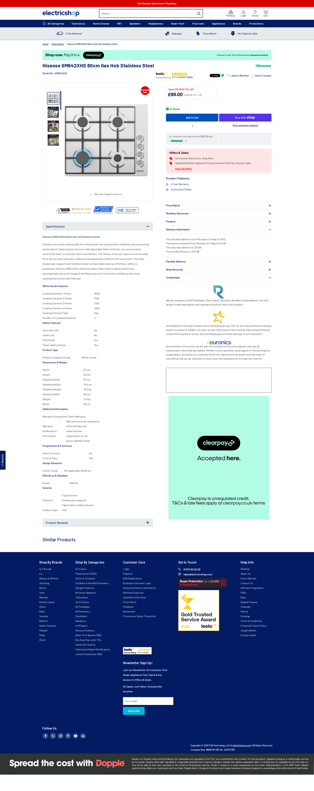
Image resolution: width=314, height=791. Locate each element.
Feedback (128, 606)
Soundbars (81, 616)
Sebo (42, 611)
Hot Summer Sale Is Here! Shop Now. (157, 3)
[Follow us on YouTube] (75, 736)
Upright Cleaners (84, 587)
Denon (42, 587)
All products (58, 44)
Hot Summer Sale (247, 33)
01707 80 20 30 (191, 569)
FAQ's (243, 592)
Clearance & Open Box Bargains (92, 649)
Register (127, 573)
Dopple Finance (249, 602)
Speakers (135, 23)
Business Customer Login (137, 583)
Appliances (218, 23)
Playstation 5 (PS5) (85, 573)
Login (126, 568)
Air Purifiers (82, 602)
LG (40, 573)
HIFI (119, 23)
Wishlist (245, 568)
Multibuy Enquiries (133, 592)
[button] (238, 75)
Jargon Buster (248, 630)
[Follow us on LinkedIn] (83, 736)
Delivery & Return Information (139, 587)
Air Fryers (80, 568)
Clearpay (177, 33)
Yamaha (43, 616)
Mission (43, 630)
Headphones (155, 23)
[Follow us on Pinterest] (68, 736)
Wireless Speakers (85, 592)
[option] (157, 55)
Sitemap (245, 616)
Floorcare (198, 23)
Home (46, 44)
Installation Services (134, 597)
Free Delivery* (74, 33)
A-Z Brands (45, 568)
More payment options (245, 125)
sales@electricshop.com (197, 574)
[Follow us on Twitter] (53, 736)
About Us (246, 573)
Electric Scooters (85, 578)
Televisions (78, 23)
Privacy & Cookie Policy (253, 625)
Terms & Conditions (251, 620)
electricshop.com (242, 745)
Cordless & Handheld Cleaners (91, 583)
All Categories (55, 23)
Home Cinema (101, 23)
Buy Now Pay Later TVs (88, 639)
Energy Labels (248, 635)
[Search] (199, 13)
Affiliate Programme (252, 587)
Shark (42, 639)
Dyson (42, 606)
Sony (42, 592)
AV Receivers (82, 611)
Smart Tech (177, 23)
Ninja (42, 635)
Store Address (248, 578)
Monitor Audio (47, 602)
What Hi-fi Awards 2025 (88, 635)
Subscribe (134, 710)
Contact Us (247, 583)
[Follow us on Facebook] (45, 736)
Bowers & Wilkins (48, 578)
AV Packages (82, 606)
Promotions (256, 23)
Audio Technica (47, 625)
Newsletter (129, 611)
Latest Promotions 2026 (88, 654)
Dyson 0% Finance (85, 644)
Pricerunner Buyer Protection (139, 616)
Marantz (43, 597)
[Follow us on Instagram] (60, 736)
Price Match (209, 33)
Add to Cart (192, 117)
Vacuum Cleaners (84, 630)
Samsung (44, 583)
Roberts (43, 620)
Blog (243, 597)
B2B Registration (132, 578)
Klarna (244, 611)
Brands (237, 23)
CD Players (81, 625)
